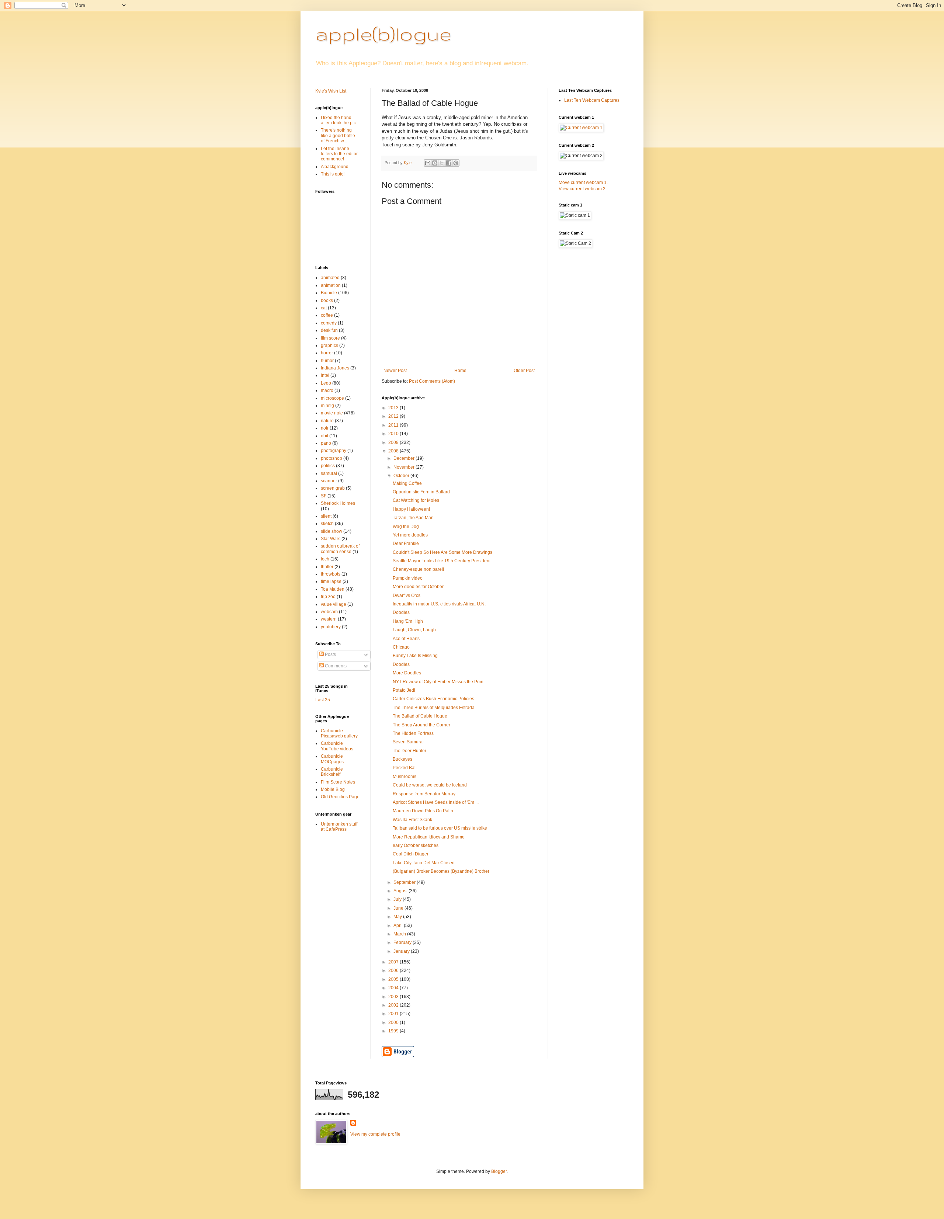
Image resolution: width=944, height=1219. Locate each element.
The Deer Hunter (409, 750)
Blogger (499, 1171)
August (401, 890)
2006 (394, 970)
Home (460, 370)
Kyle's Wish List (330, 91)
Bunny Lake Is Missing (415, 655)
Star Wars (330, 538)
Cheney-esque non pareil (418, 569)
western (329, 619)
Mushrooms (404, 776)
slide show (331, 531)
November (404, 467)
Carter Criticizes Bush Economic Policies (433, 698)
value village (333, 604)
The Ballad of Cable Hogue (420, 716)
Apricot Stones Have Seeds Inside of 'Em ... (436, 802)
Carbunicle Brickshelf (332, 772)
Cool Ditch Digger (410, 854)
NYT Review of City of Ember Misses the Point (439, 681)
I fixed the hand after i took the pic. (339, 120)
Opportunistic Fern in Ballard (421, 491)
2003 (394, 996)
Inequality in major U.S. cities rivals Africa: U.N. (439, 604)
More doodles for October (418, 586)
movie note (332, 413)
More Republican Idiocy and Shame (429, 837)
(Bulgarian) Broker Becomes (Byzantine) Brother (441, 871)
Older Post (524, 370)
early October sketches (415, 845)
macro (327, 390)
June (399, 908)
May (398, 916)
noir (325, 428)
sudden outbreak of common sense (340, 548)
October (401, 475)
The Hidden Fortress (413, 733)
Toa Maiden (332, 589)
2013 (394, 407)
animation (331, 285)
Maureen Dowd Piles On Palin (423, 810)
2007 (394, 962)
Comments (335, 665)
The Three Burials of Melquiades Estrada (434, 707)
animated (330, 277)
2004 (394, 987)
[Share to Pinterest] (455, 163)
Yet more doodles (410, 535)
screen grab (333, 488)
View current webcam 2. (583, 188)
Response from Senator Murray (424, 793)
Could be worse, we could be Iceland (430, 785)
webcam (329, 611)
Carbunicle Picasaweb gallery (339, 733)
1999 (394, 1031)
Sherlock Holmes (338, 503)
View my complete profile (375, 1134)
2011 (394, 425)
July (398, 899)
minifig (327, 405)
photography (333, 450)
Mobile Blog (333, 789)
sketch (327, 523)
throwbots (330, 574)
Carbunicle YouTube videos (337, 746)
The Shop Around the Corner (421, 724)
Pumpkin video (408, 578)
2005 (394, 979)
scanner (329, 480)
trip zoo (328, 596)
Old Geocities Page (340, 796)
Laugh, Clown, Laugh (414, 629)
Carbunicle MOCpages (332, 759)
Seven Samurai (408, 741)
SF (323, 496)
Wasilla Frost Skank (412, 819)
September (405, 882)
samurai (329, 473)
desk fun (329, 330)
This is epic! (332, 174)
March (400, 934)
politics (328, 465)
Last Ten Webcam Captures (592, 100)
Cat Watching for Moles (416, 500)
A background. (335, 166)
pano (326, 443)
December (404, 458)
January (402, 951)
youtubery (331, 626)
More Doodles (407, 673)
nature (327, 420)
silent (326, 516)
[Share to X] (441, 163)
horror (327, 352)
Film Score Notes (338, 782)
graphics (329, 345)
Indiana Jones (335, 368)
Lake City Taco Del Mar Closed (424, 862)
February (403, 942)
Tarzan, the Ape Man (413, 517)
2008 (394, 451)
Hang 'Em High (408, 621)
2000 (394, 1022)
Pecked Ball (405, 767)
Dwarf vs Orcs (406, 595)
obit (324, 435)
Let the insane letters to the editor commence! (339, 154)
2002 (394, 1005)
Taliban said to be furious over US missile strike (440, 828)
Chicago (401, 647)
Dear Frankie (406, 543)
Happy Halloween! (411, 509)
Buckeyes (402, 759)
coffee (327, 315)
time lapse (331, 581)
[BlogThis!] (434, 163)
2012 (394, 416)
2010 (394, 433)
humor (327, 360)
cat (324, 307)
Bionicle (329, 292)
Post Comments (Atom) (432, 381)
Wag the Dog (406, 526)
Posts (330, 654)
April (398, 925)
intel (325, 375)
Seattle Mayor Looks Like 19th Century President (441, 560)
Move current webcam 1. (583, 182)
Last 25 (322, 699)
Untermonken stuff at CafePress (339, 827)
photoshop (331, 458)
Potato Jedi (404, 690)
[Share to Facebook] (448, 163)
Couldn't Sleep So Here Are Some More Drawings (442, 552)
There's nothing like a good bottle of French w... (338, 135)
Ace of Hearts (406, 638)
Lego (326, 383)
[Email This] (427, 163)
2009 (394, 442)
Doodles (401, 612)
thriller (327, 566)
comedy (329, 323)
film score (330, 338)
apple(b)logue (383, 33)
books (327, 300)
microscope (332, 398)
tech (325, 559)
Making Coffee (407, 483)
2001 (394, 1013)
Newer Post (395, 370)
